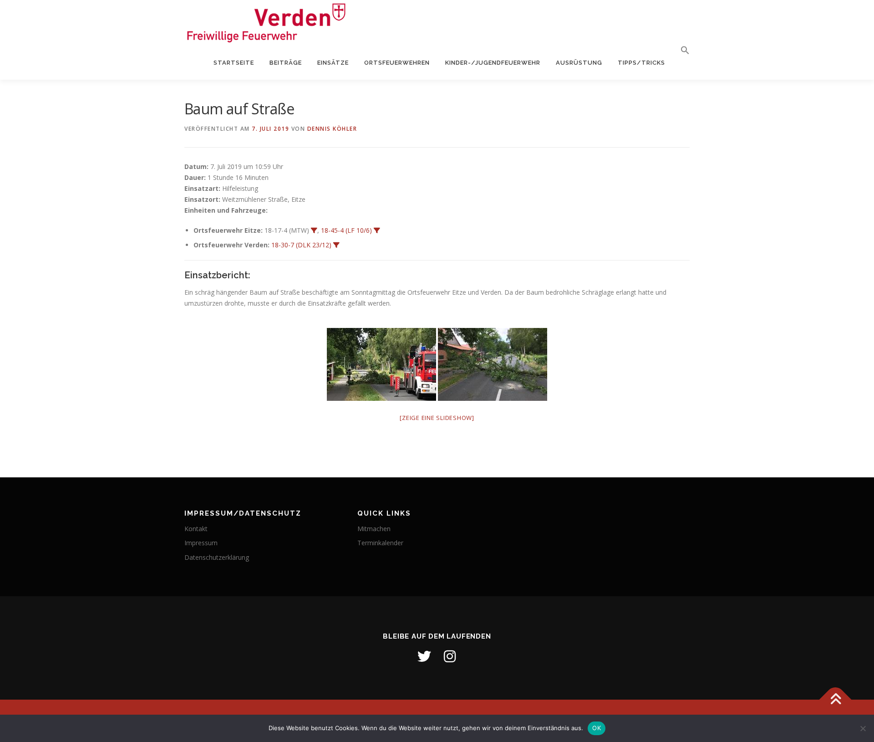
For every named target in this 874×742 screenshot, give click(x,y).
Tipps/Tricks (641, 62)
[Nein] (862, 728)
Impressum (201, 542)
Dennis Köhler (332, 129)
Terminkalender (380, 542)
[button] (681, 51)
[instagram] (450, 656)
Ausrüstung (579, 62)
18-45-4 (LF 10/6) (346, 230)
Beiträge (285, 62)
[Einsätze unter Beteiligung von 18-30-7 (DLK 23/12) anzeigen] (336, 245)
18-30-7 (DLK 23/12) (301, 245)
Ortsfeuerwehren (397, 62)
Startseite (233, 62)
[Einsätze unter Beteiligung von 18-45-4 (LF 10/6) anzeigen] (377, 230)
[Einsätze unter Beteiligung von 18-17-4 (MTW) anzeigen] (314, 230)
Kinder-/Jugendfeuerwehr (492, 62)
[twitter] (424, 656)
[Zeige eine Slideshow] (437, 418)
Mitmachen (374, 528)
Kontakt (196, 528)
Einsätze (333, 62)
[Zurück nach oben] (835, 699)
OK (596, 728)
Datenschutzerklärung (216, 557)
